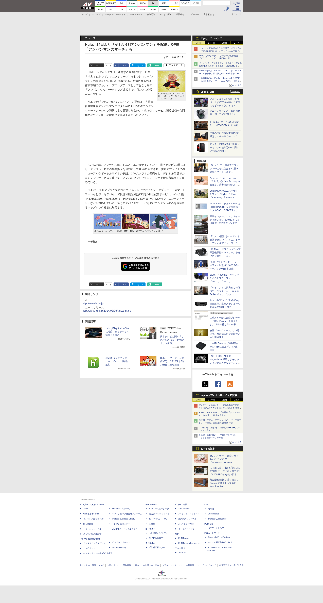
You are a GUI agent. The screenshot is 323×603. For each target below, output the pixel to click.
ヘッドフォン (136, 14)
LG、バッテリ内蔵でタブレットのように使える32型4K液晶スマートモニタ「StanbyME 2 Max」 (220, 66)
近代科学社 (151, 543)
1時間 (199, 43)
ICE (206, 504)
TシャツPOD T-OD (158, 519)
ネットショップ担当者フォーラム (127, 514)
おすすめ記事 (208, 448)
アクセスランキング (211, 38)
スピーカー (194, 14)
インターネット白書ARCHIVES (97, 553)
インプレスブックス (121, 542)
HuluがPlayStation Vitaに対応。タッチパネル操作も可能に (117, 331)
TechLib (182, 552)
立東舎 (152, 524)
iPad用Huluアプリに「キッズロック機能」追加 (117, 361)
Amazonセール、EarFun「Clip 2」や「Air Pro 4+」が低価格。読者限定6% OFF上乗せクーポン (220, 74)
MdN (177, 534)
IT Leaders (88, 524)
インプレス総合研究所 (93, 519)
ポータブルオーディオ (115, 14)
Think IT (87, 509)
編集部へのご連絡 (151, 565)
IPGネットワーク (212, 533)
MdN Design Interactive (189, 543)
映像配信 (151, 14)
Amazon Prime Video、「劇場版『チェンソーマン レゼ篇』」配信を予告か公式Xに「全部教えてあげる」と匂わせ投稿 (219, 415)
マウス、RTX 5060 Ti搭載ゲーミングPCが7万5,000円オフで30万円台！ (224, 147)
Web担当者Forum (91, 514)
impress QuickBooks (217, 519)
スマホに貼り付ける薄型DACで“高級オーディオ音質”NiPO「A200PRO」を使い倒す (225, 471)
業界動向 (180, 14)
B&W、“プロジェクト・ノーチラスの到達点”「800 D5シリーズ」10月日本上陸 (224, 265)
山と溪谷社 (151, 529)
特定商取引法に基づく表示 (231, 565)
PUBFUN (208, 524)
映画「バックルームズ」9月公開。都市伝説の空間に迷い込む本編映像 (225, 334)
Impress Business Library (123, 519)
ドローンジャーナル (92, 529)
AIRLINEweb (184, 509)
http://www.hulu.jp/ (93, 303)
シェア (123, 65)
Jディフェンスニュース (189, 514)
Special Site (207, 91)
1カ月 (236, 43)
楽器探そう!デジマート (159, 514)
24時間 (211, 43)
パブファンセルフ (216, 528)
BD (161, 14)
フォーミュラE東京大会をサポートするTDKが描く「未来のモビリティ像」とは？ (225, 102)
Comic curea (213, 514)
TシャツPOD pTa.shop (219, 537)
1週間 (224, 43)
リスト (109, 65)
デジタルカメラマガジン (94, 543)
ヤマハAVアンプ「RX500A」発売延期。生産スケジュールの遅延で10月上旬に (225, 303)
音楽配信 (208, 14)
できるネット (89, 548)
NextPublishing (119, 547)
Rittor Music (151, 504)
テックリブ (180, 548)
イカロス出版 (181, 504)
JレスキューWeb (186, 524)
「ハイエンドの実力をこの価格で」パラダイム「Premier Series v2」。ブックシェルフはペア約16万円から (220, 51)
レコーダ (96, 14)
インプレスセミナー (121, 524)
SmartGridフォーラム (121, 509)
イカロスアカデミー (187, 529)
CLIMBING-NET (156, 538)
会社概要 (190, 565)
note (157, 65)
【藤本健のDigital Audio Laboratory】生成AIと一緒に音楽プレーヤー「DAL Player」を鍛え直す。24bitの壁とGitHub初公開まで (220, 81)
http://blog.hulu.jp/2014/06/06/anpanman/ (106, 310)
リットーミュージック (159, 509)
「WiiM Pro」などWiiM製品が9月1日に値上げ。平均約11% (224, 346)
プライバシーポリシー (172, 565)
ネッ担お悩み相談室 (92, 534)
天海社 (211, 509)
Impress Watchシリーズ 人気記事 (219, 395)
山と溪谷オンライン (158, 533)
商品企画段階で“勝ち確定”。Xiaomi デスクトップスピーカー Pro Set (225, 483)
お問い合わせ (113, 565)
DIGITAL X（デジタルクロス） (125, 529)
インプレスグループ (207, 565)
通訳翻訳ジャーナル (187, 519)
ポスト (99, 65)
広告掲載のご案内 (131, 565)
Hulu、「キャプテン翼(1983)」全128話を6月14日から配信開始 (172, 361)
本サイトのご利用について (92, 565)
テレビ (85, 14)
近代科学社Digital (157, 547)
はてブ (140, 65)
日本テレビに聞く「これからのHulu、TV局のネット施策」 (172, 340)
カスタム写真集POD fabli (220, 542)
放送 (169, 14)
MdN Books (183, 538)
